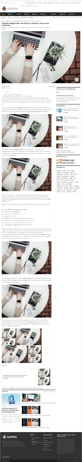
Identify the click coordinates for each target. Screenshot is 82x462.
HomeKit (31, 17)
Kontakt (45, 440)
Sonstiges (47, 27)
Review (71, 187)
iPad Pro (67, 180)
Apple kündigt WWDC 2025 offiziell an (12, 94)
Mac (63, 184)
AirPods (10, 17)
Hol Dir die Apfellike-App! (48, 438)
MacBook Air (69, 184)
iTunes (76, 182)
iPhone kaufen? (35, 437)
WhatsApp (69, 191)
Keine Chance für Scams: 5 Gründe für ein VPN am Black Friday (38, 403)
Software (40, 27)
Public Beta (76, 185)
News (28, 27)
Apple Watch (24, 17)
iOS (75, 178)
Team (44, 448)
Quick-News (59, 187)
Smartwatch (34, 27)
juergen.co (77, 460)
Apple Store (66, 172)
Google (70, 178)
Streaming (69, 189)
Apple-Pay (59, 172)
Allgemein (5, 27)
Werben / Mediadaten (48, 442)
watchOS (18, 388)
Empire (33, 439)
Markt (66, 185)
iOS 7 (58, 180)
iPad (62, 180)
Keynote (59, 184)
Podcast (3, 17)
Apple (10, 27)
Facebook (72, 176)
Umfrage (33, 444)
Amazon (59, 170)
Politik (70, 185)
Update (58, 191)
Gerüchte (65, 178)
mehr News (78, 106)
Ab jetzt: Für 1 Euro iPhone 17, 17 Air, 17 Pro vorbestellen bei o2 (72, 144)
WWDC (4, 29)
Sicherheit (59, 189)
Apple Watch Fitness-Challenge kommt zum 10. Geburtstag (17, 96)
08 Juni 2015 (52, 86)
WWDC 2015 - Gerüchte (38, 388)
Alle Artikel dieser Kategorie (49, 391)
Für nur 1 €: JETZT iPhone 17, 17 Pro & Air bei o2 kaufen (36, 427)
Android (64, 170)
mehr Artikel (7, 88)
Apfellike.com (10, 8)
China (76, 174)
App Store (66, 174)
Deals (58, 176)
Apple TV (16, 17)
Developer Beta (64, 176)
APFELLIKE (5, 460)
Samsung (77, 187)
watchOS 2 (24, 388)
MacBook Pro (60, 185)
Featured (59, 178)
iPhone (72, 180)
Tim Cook (75, 189)
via (6, 365)
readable (66, 187)
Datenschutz (46, 446)
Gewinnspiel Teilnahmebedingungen (35, 442)
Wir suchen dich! (47, 449)
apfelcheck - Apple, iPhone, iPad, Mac (65, 152)
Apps (11, 222)
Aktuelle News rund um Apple (63, 150)
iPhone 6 (59, 182)
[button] (9, 333)
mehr (66, 112)
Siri (4, 229)
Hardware (23, 27)
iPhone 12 (71, 182)
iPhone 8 (65, 182)
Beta (72, 174)
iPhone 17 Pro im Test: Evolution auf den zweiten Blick (36, 415)
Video (63, 191)
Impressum (46, 444)
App (69, 170)
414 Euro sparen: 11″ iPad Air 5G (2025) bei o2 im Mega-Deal (10, 410)
